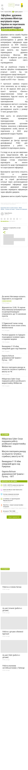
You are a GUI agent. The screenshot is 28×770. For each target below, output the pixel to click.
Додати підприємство (14, 517)
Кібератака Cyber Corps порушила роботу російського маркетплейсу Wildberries (14, 381)
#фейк (20, 207)
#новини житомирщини (21, 209)
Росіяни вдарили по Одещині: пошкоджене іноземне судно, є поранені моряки (13, 337)
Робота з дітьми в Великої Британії (12, 633)
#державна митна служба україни (9, 207)
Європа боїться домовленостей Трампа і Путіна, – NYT (11, 358)
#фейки (2, 209)
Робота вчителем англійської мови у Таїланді (13, 667)
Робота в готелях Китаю (11, 587)
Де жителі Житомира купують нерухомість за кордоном (13, 297)
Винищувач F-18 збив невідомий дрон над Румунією (14, 347)
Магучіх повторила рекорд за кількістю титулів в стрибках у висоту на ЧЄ (14, 369)
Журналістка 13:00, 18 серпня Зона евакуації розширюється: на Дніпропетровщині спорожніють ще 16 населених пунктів (14, 311)
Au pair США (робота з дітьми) (11, 656)
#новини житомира (10, 209)
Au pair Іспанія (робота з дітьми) (12, 609)
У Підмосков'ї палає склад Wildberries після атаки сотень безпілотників (14, 325)
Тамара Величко (8, 213)
